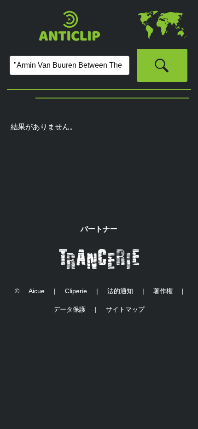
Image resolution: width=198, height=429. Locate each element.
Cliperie (76, 291)
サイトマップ (125, 309)
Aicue (37, 291)
